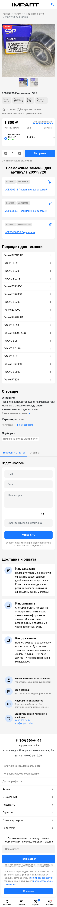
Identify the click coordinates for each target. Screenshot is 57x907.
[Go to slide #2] (33, 82)
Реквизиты (9, 804)
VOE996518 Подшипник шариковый (26, 189)
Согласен (28, 891)
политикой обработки (41, 878)
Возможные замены (13, 113)
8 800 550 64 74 (22, 720)
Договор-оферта (12, 781)
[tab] (13, 453)
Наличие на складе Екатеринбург (20, 438)
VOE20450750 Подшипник (20, 232)
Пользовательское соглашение (21, 773)
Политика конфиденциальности (22, 765)
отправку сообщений (13, 867)
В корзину (40, 153)
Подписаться (28, 858)
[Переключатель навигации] (4, 4)
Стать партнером (13, 820)
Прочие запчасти (25, 425)
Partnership (9, 828)
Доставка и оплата (43, 121)
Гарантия (8, 812)
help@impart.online (24, 723)
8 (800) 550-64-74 (28, 740)
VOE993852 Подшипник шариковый (26, 210)
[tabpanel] (28, 503)
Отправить (28, 534)
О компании (10, 796)
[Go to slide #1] (23, 82)
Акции (6, 789)
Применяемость (33, 113)
